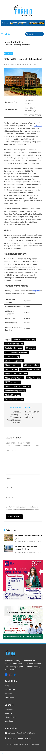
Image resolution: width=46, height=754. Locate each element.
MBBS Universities (12, 382)
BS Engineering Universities (16, 352)
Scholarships (10, 690)
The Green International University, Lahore (26, 548)
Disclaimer (9, 721)
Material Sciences (12, 365)
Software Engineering (14, 399)
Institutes (8, 694)
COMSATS (38, 126)
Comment (11, 450)
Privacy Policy (10, 717)
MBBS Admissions (31, 365)
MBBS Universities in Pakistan (17, 386)
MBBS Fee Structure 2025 (16, 373)
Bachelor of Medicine (14, 344)
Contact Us (9, 709)
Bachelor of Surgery (13, 348)
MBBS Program (33, 378)
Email (9, 488)
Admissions (9, 698)
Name (9, 478)
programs (36, 291)
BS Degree (30, 348)
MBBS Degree (11, 369)
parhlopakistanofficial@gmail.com (21, 733)
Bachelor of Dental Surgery (24, 339)
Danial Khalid (9, 64)
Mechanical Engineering (15, 390)
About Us (8, 713)
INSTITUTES (8, 53)
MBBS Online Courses (14, 378)
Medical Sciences (12, 395)
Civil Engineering (12, 356)
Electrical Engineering (14, 361)
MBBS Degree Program (30, 369)
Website (9, 497)
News (7, 686)
